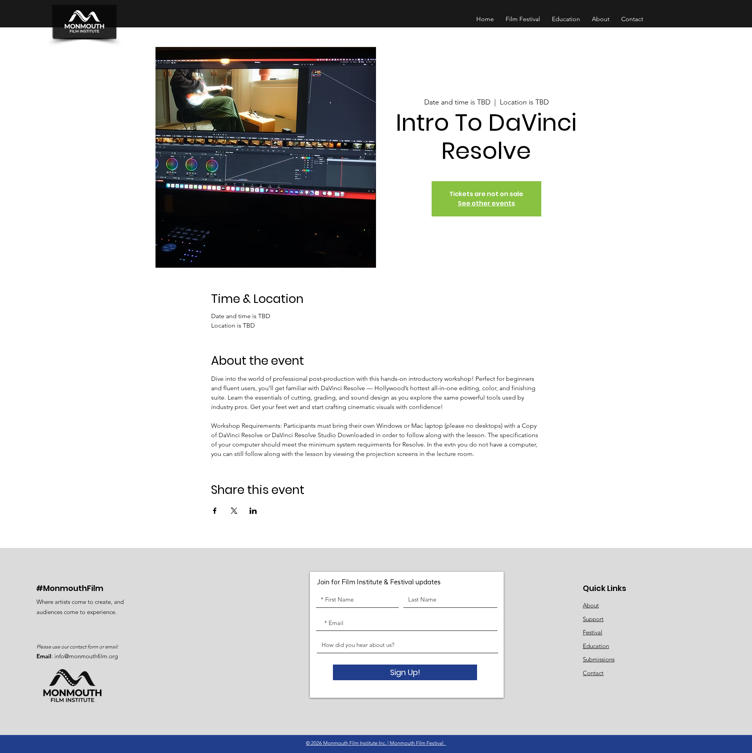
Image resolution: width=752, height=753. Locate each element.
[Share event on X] (234, 511)
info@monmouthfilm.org (86, 656)
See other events (486, 203)
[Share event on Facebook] (215, 511)
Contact (593, 673)
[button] (566, 19)
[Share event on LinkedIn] (253, 511)
